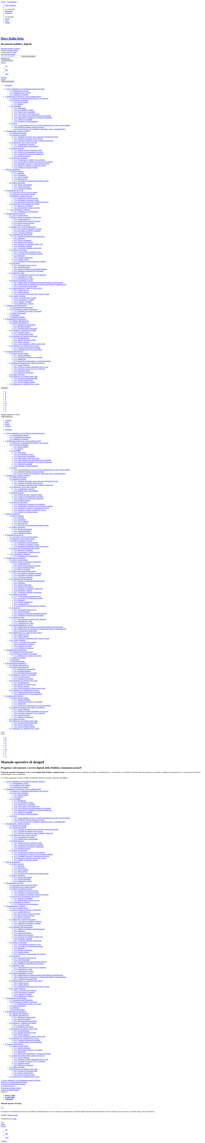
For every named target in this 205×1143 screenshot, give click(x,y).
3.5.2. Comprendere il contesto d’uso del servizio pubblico (33, 162)
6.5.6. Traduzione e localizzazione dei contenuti (30, 261)
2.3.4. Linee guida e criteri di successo (26, 114)
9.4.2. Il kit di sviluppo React (23, 380)
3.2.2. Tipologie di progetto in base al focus (28, 139)
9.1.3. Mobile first (20, 359)
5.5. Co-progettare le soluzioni (19, 210)
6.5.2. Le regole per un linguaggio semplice (28, 254)
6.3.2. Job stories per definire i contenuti (27, 231)
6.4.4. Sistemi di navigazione (23, 242)
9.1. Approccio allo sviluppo (19, 353)
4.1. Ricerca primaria (16, 171)
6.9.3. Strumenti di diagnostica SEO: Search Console (31, 294)
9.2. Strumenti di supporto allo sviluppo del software (27, 363)
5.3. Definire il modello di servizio (20, 196)
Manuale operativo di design (10, 48)
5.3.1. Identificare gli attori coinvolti (26, 198)
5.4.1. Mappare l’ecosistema (23, 206)
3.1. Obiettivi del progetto (18, 133)
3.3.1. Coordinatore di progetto (24, 144)
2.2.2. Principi (18, 104)
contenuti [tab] (8, 420)
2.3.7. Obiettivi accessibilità (23, 119)
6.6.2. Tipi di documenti (22, 267)
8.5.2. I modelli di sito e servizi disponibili (28, 350)
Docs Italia (12, 38)
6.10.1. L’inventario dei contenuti (25, 298)
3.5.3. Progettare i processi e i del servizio (31, 164)
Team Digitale (12, 2)
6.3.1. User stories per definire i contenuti (27, 229)
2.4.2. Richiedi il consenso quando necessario (29, 127)
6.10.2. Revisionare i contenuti (24, 300)
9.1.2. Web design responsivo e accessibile (28, 357)
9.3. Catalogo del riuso (17, 374)
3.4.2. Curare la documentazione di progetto (28, 152)
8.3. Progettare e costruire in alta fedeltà (22, 330)
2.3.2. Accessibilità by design (23, 110)
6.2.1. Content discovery (22, 219)
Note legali (9, 1099)
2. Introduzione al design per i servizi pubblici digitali (23, 96)
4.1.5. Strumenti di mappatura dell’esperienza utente (31, 181)
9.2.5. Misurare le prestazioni (23, 373)
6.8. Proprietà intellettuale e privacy (21, 280)
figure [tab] (7, 422)
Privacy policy (10, 1095)
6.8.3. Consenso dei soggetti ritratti (25, 286)
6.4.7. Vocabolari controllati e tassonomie (27, 248)
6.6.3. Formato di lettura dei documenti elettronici (30, 269)
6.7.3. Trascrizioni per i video (23, 279)
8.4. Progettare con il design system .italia (23, 336)
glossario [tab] (8, 426)
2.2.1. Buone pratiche (21, 102)
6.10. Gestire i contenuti (17, 296)
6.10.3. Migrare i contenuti (23, 302)
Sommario (8, 85)
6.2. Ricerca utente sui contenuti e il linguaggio (25, 217)
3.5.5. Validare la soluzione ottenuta (26, 167)
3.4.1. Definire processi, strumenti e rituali (28, 150)
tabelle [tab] (7, 424)
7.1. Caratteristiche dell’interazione (21, 307)
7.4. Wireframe (14, 315)
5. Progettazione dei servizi (14, 190)
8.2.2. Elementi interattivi (22, 326)
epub (6, 74)
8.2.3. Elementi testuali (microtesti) (25, 328)
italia (14, 1119)
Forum (7, 19)
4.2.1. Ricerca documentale (23, 185)
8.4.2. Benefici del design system (25, 340)
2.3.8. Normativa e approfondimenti (26, 121)
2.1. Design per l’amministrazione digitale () (28, 98)
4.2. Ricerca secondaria (17, 183)
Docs (7, 21)
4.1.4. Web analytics (20, 179)
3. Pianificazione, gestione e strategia (17, 131)
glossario (4, 388)
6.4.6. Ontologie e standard (23, 246)
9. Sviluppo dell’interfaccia (14, 351)
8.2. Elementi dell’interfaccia (19, 323)
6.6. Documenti (14, 263)
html (6, 70)
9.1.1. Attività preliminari (22, 355)
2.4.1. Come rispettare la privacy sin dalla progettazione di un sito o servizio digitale (42, 125)
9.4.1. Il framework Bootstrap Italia (25, 378)
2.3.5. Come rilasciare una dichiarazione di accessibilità (32, 116)
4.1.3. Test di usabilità (21, 177)
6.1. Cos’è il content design (18, 215)
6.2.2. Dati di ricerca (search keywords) (27, 221)
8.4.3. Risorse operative (22, 342)
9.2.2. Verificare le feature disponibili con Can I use (31, 367)
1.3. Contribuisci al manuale (18, 95)
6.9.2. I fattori (21, 292)
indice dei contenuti (8, 81)
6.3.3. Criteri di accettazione (23, 233)
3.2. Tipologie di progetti (17, 135)
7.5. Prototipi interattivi (17, 317)
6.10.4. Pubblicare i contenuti (23, 303)
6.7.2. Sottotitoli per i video (23, 277)
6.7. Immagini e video (16, 273)
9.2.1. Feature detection (21, 365)
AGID (3, 2)
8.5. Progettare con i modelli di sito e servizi (24, 346)
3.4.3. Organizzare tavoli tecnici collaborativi (29, 154)
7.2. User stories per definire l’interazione (23, 309)
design (3, 1124)
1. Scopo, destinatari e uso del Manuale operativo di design (25, 89)
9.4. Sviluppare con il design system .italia (23, 376)
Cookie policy (10, 1097)
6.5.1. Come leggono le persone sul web (27, 252)
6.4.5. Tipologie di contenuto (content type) (28, 244)
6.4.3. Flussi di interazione (22, 240)
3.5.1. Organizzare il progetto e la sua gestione (29, 160)
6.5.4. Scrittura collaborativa (23, 257)
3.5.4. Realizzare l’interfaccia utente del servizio (30, 165)
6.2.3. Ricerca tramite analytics (24, 223)
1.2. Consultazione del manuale (20, 93)
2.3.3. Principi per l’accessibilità (24, 112)
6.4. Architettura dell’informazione (21, 234)
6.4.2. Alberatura (19, 238)
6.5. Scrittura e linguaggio (18, 250)
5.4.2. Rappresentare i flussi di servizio (27, 208)
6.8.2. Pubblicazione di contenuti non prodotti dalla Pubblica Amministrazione (40, 284)
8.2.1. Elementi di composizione (24, 325)
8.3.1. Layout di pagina (21, 332)
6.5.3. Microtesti (19, 256)
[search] (28, 56)
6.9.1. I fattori (21, 290)
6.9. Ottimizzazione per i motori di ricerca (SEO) (25, 288)
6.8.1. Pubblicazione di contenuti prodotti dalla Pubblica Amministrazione (38, 282)
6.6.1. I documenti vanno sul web (25, 265)
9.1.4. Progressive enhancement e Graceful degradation (32, 361)
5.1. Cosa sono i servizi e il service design (23, 192)
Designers (8, 13)
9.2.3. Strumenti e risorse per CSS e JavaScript (29, 369)
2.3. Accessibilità (15, 106)
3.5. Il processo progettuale (18, 158)
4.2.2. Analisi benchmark (22, 187)
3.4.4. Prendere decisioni (22, 156)
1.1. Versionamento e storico (19, 91)
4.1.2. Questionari (20, 175)
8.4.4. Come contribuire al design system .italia (29, 344)
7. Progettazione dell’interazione (16, 305)
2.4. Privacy (13, 123)
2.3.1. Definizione (20, 108)
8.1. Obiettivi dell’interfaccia (19, 321)
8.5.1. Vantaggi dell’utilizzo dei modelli (27, 348)
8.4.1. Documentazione (21, 338)
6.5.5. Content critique (21, 259)
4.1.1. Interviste (19, 173)
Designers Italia (12, 1115)
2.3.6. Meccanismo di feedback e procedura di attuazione (33, 118)
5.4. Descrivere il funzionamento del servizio (24, 204)
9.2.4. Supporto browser (22, 371)
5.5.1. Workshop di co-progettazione (26, 211)
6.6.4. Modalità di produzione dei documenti (29, 271)
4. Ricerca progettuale (12, 169)
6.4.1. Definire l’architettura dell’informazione (29, 236)
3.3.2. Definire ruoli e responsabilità (26, 146)
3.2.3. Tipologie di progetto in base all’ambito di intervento (33, 141)
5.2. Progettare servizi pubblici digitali (22, 194)
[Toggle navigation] (18, 2)
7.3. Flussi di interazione (17, 313)
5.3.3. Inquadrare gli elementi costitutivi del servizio (31, 202)
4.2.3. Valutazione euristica (23, 188)
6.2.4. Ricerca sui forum (22, 225)
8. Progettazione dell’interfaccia (15, 319)
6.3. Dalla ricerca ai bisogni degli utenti (22, 227)
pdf (6, 66)
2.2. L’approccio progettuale (18, 100)
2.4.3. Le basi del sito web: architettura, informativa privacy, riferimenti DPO (39, 129)
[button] (8, 54)
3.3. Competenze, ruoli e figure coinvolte (23, 142)
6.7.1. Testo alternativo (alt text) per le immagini (30, 275)
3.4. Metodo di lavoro (16, 148)
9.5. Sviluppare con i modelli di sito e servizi (24, 384)
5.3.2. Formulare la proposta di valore (26, 200)
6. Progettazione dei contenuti (15, 213)
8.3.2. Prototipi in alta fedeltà (23, 334)
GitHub (7, 23)
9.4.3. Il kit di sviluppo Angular (24, 382)
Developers (9, 11)
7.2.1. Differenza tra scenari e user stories (27, 311)
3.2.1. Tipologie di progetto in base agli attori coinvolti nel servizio (36, 137)
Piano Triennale (10, 5)
